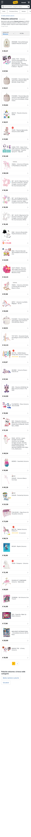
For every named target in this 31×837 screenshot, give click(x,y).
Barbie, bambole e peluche (8, 15)
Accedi (23, 2)
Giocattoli (6, 682)
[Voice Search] (28, 7)
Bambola (24, 11)
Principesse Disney (13, 11)
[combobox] (15, 6)
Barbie (3, 11)
